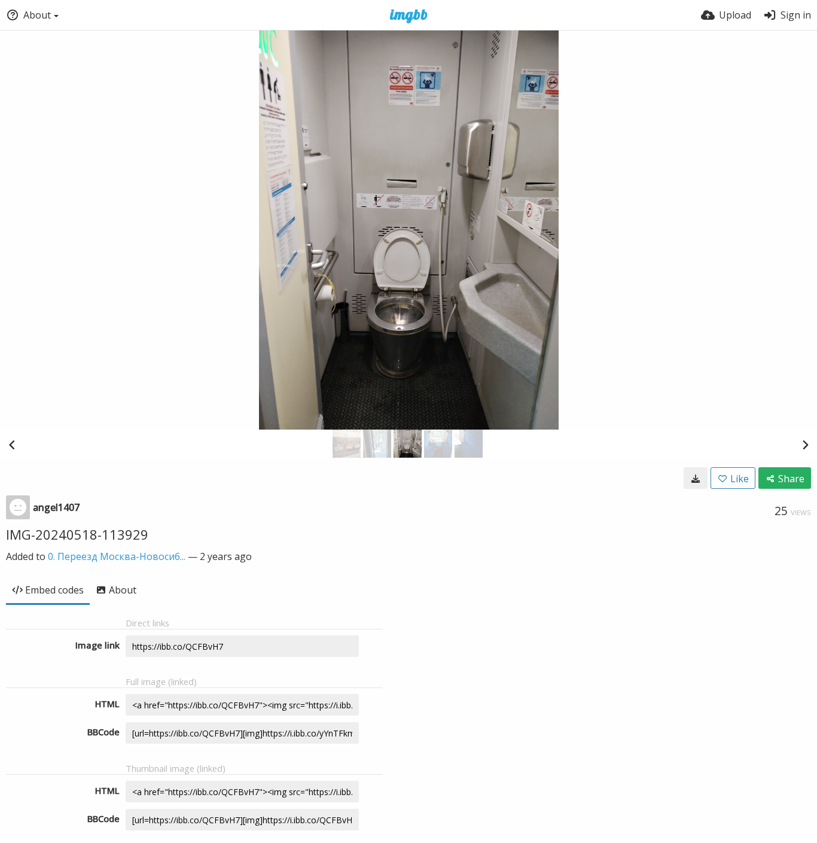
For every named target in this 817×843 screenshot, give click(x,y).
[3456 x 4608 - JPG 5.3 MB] (696, 478)
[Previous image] (12, 445)
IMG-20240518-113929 (77, 534)
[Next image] (805, 445)
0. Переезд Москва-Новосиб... (116, 556)
